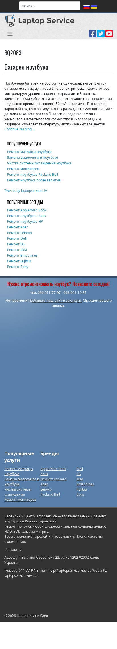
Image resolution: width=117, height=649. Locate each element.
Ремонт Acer (17, 227)
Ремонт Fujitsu (19, 261)
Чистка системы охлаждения (17, 492)
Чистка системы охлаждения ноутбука (39, 163)
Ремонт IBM (17, 249)
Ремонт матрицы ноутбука (29, 151)
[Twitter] (100, 36)
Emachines (85, 484)
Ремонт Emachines (22, 255)
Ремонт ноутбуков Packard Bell (32, 174)
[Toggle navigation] (10, 34)
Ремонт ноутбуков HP (25, 221)
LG (79, 474)
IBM (80, 479)
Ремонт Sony (17, 266)
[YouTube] (109, 36)
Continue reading (20, 129)
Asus (44, 474)
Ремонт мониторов (23, 168)
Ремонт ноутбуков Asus (26, 215)
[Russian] (86, 7)
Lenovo (46, 489)
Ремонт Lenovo (19, 232)
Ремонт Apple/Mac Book (26, 210)
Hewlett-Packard (53, 479)
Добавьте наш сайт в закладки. (56, 300)
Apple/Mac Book (53, 468)
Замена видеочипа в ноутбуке (32, 157)
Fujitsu (82, 489)
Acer (44, 484)
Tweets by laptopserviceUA (25, 190)
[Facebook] (92, 36)
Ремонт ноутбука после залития (34, 180)
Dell (80, 468)
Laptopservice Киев (32, 615)
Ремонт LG (16, 244)
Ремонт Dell (17, 238)
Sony (80, 494)
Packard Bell (50, 494)
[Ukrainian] (94, 7)
